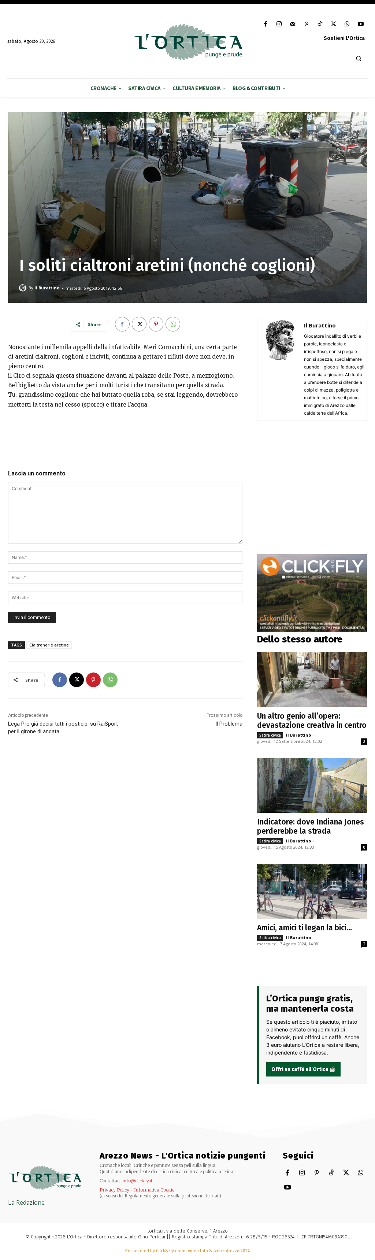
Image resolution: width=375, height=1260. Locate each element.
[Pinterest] (306, 24)
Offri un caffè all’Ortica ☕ (303, 1069)
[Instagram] (279, 24)
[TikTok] (320, 24)
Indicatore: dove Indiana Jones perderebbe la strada (310, 826)
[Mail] (293, 24)
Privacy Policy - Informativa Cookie (137, 1190)
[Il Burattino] (24, 288)
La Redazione (26, 1202)
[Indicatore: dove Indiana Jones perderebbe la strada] (312, 785)
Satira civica (270, 735)
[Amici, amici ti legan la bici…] (312, 891)
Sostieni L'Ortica (344, 38)
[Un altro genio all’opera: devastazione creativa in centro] (312, 679)
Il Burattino (46, 287)
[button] (358, 58)
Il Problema (228, 723)
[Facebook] (265, 24)
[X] (333, 24)
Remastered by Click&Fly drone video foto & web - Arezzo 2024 (187, 1250)
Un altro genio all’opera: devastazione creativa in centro (312, 720)
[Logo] (187, 42)
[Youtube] (361, 24)
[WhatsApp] (347, 24)
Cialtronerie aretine (49, 645)
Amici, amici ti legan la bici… (304, 928)
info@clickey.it (137, 1180)
